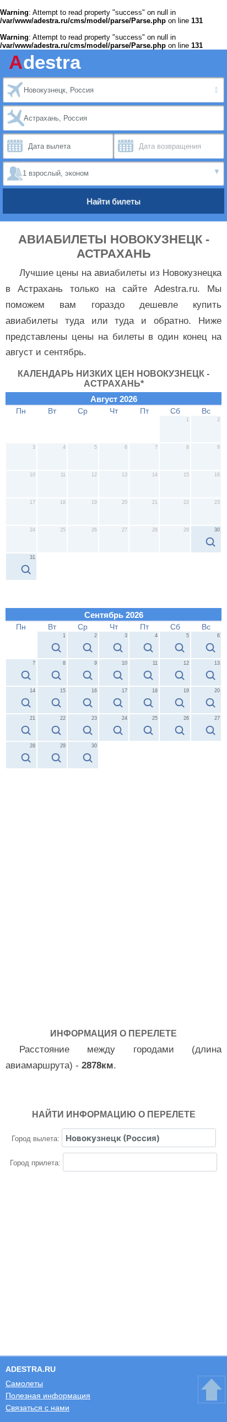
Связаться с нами (37, 1407)
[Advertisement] (113, 887)
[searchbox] (139, 1137)
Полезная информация (48, 1395)
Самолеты (24, 1383)
